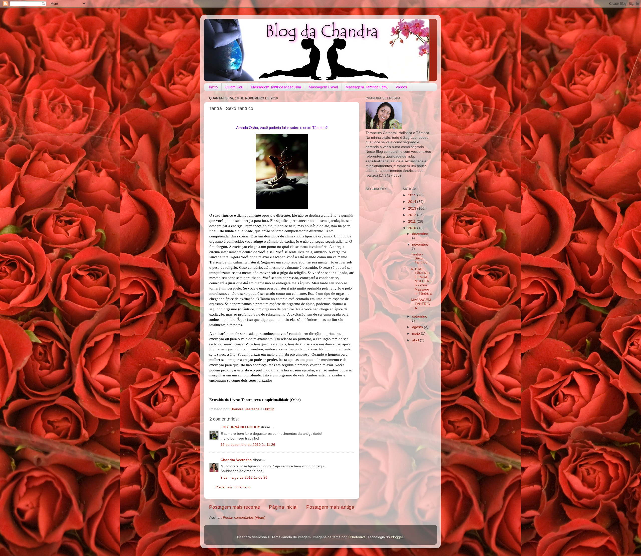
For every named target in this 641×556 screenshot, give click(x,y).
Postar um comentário (233, 487)
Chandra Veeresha (236, 460)
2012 (412, 215)
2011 (412, 221)
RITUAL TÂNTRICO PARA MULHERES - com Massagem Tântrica (421, 281)
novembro (420, 244)
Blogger (397, 537)
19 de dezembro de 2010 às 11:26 (248, 445)
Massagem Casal (323, 87)
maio (416, 333)
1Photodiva (357, 537)
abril (416, 340)
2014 (412, 202)
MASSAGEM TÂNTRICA (421, 304)
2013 (412, 208)
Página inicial (283, 507)
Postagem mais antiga (330, 507)
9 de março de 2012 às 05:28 (244, 477)
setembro (419, 316)
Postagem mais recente (234, 507)
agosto (418, 327)
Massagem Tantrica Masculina (276, 87)
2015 (412, 195)
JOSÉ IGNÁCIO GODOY (240, 427)
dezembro (420, 234)
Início (213, 87)
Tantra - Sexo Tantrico (419, 258)
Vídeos (401, 87)
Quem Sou (234, 87)
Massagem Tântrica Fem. (367, 87)
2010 (412, 228)
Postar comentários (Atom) (244, 517)
